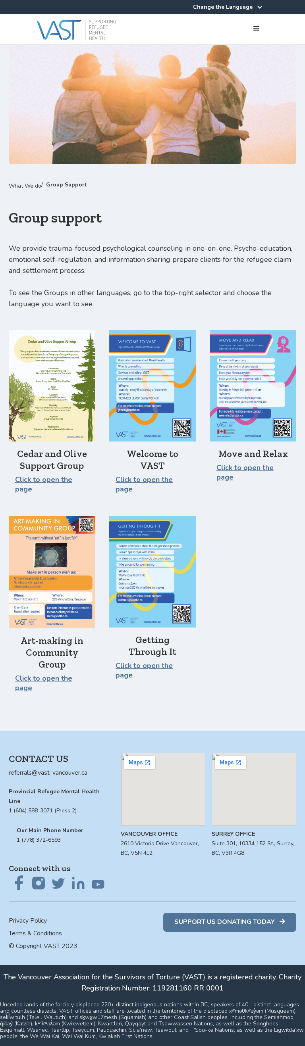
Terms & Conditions (35, 933)
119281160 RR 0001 (188, 988)
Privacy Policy (28, 920)
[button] (226, 6)
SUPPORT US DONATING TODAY (229, 921)
